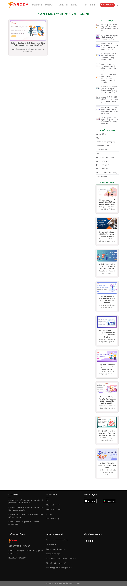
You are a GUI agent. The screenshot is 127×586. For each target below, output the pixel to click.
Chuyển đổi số (101, 134)
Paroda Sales (37, 5)
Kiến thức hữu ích (102, 146)
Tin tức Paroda (101, 176)
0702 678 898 (51, 544)
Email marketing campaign (105, 142)
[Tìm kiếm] (117, 5)
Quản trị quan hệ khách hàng (106, 173)
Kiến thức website (102, 149)
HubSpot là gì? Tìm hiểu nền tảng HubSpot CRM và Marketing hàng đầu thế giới (108, 78)
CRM (97, 138)
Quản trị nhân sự (102, 169)
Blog (47, 500)
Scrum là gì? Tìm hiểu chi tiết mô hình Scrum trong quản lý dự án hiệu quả (109, 100)
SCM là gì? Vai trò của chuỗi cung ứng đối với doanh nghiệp (109, 37)
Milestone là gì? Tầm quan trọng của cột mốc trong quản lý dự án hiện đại (109, 110)
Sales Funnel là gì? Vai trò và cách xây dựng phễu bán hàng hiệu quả (109, 67)
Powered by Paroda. (74, 583)
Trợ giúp (49, 514)
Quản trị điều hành (102, 161)
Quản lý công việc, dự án (105, 157)
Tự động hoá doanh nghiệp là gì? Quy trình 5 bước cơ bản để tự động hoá (109, 121)
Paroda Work (50, 5)
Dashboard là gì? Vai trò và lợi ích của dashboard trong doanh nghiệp (109, 57)
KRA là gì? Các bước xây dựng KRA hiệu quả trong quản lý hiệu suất (109, 27)
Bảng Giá (84, 5)
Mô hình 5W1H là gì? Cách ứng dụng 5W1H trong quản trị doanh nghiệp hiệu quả (109, 46)
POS (97, 153)
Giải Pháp (74, 5)
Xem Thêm (92, 5)
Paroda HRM (63, 5)
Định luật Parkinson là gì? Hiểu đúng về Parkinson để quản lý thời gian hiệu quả (109, 90)
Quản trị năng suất (102, 165)
